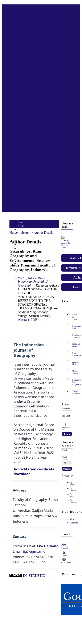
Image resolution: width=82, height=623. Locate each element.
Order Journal (73, 372)
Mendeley (65, 548)
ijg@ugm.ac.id (34, 551)
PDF (34, 319)
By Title (72, 495)
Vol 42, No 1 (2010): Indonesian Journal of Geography (32, 281)
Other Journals (73, 501)
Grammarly (66, 562)
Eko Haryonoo (49, 546)
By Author (73, 489)
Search (21, 237)
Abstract (23, 319)
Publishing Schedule (73, 336)
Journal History (73, 363)
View (72, 519)
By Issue (72, 483)
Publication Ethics (73, 327)
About (21, 226)
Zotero (64, 555)
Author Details (43, 232)
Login (21, 229)
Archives (22, 245)
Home (20, 222)
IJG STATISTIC (34, 575)
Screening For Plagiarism (73, 382)
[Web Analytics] (15, 575)
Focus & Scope (73, 316)
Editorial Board (73, 345)
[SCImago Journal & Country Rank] (66, 247)
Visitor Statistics (73, 392)
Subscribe (74, 523)
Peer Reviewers (73, 354)
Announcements (25, 248)
